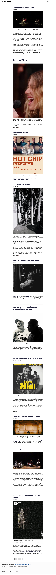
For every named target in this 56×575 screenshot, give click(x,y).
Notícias (3, 3)
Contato (48, 3)
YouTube (33, 3)
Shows (10, 3)
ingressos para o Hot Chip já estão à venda (20, 179)
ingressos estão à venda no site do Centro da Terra (31, 551)
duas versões (18, 296)
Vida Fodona (26, 3)
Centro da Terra (42, 3)
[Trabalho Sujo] (7, 1)
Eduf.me (17, 571)
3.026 (20, 559)
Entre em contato (27, 564)
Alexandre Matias (19, 564)
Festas (18, 3)
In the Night (27, 296)
